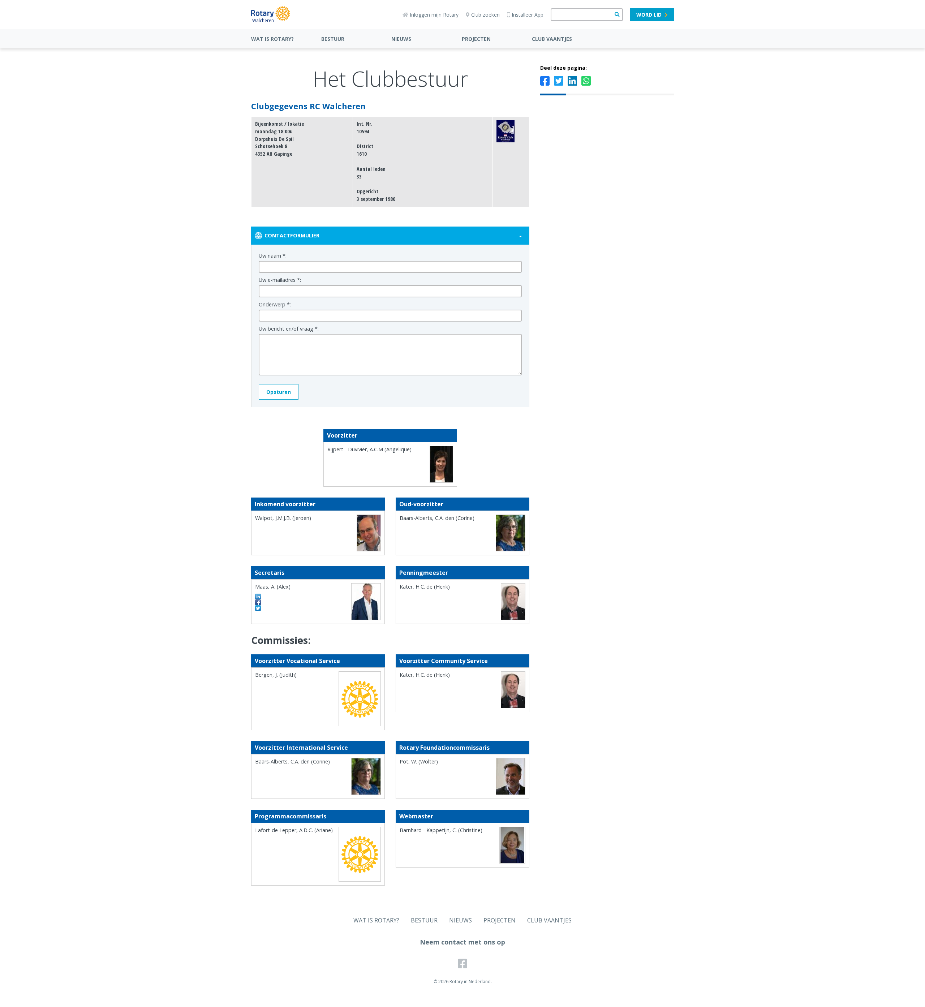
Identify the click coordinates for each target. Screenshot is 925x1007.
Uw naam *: (273, 255)
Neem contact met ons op (462, 942)
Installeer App (527, 14)
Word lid (649, 14)
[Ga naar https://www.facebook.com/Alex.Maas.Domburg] (258, 602)
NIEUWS (401, 38)
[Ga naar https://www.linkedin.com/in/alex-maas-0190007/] (258, 596)
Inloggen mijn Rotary (434, 14)
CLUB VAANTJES (552, 38)
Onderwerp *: (275, 304)
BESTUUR (332, 38)
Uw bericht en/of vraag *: (289, 328)
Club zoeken (485, 14)
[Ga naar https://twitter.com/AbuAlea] (258, 608)
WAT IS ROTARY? (272, 38)
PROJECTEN (476, 38)
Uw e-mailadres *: (280, 279)
